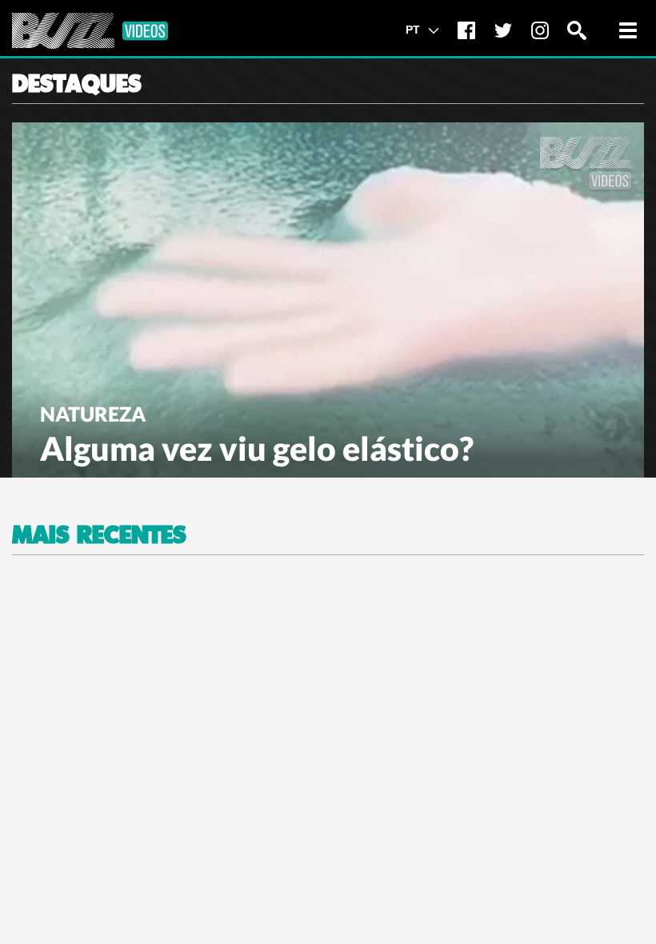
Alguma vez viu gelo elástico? (257, 448)
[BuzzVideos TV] (90, 31)
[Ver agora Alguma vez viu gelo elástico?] (328, 298)
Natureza (93, 414)
